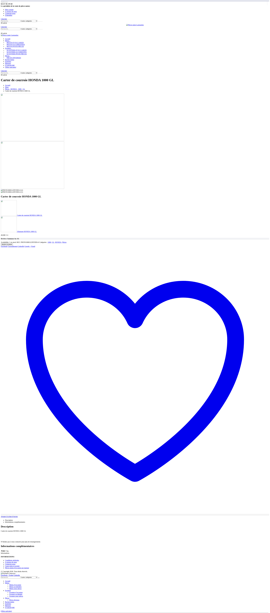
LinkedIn (21, 246)
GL (53, 242)
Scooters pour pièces (17, 54)
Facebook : (4, 575)
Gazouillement (13, 246)
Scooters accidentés (17, 52)
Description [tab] (9, 520)
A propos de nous (11, 11)
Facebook (4, 246)
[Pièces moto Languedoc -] (135, 25)
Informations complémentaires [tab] (15, 522)
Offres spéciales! (10, 67)
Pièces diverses (14, 58)
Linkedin (17, 575)
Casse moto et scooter (12, 566)
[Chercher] (40, 21)
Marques (8, 63)
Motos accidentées (16, 44)
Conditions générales (12, 560)
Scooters (8, 48)
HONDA (58, 242)
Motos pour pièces (15, 46)
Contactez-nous (10, 13)
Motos (7, 41)
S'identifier (8, 15)
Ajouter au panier (7, 244)
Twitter (11, 575)
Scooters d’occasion (17, 50)
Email (33, 246)
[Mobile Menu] (2, 31)
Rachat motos (9, 60)
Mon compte (9, 10)
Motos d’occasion (15, 42)
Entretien (8, 61)
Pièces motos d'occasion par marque (17, 568)
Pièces (7, 56)
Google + (27, 246)
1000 (49, 242)
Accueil (7, 39)
